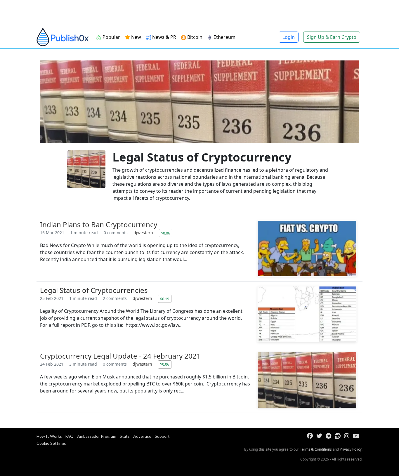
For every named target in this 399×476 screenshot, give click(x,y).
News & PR (163, 37)
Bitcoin (194, 37)
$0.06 (165, 233)
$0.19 (164, 298)
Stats (125, 436)
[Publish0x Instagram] (348, 436)
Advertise (142, 436)
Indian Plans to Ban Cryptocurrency (98, 224)
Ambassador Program (96, 436)
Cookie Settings (51, 443)
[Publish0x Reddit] (339, 436)
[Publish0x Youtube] (357, 436)
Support (162, 436)
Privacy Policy (351, 449)
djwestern (143, 232)
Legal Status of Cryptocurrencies (94, 290)
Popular (110, 37)
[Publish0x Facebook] (311, 436)
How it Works (49, 436)
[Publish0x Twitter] (320, 436)
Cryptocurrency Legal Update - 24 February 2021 (120, 356)
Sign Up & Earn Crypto (331, 37)
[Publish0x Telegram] (329, 436)
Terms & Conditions (316, 449)
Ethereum (223, 37)
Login (288, 37)
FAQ (69, 436)
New (135, 37)
